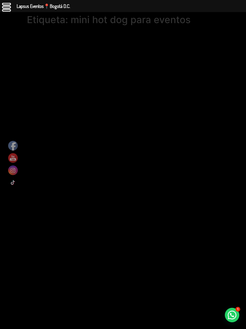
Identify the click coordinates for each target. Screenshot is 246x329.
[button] (232, 315)
